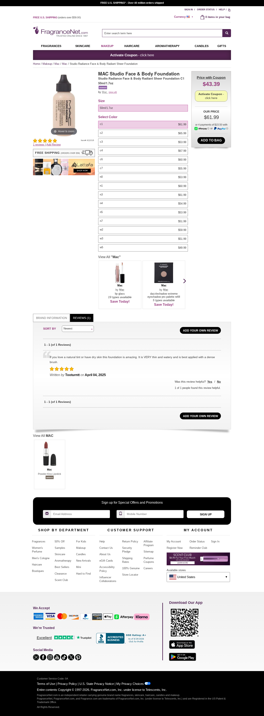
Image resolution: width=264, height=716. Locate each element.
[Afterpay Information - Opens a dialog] (201, 128)
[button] (64, 153)
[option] (143, 108)
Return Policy (130, 541)
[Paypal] (85, 616)
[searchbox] (162, 33)
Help (222, 9)
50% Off (60, 541)
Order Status (205, 9)
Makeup (107, 46)
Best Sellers (62, 567)
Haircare (131, 46)
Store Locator (130, 574)
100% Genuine (131, 568)
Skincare (82, 46)
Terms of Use (46, 683)
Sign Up (206, 514)
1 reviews (39, 144)
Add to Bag (211, 140)
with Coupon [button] (211, 77)
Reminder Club (198, 547)
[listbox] (143, 108)
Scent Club (61, 580)
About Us (105, 554)
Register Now (175, 547)
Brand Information (51, 318)
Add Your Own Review (200, 330)
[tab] (51, 318)
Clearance (61, 573)
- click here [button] (132, 55)
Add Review (53, 144)
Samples (60, 547)
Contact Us (106, 547)
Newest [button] (68, 328)
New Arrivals (83, 560)
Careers (148, 568)
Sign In (188, 9)
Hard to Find (83, 573)
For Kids (81, 541)
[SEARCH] (227, 33)
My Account (174, 541)
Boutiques (38, 571)
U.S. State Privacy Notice (96, 683)
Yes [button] (209, 381)
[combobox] (166, 33)
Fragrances (51, 46)
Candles (81, 554)
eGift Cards (106, 560)
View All (109, 257)
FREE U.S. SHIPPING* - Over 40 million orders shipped (132, 2)
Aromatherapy (63, 560)
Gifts (221, 46)
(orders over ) (57, 17)
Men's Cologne (41, 558)
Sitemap (148, 551)
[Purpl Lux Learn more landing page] (198, 560)
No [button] (219, 381)
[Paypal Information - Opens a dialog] (221, 129)
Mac (57, 63)
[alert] (184, 17)
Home (36, 63)
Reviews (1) (82, 318)
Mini (78, 567)
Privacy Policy (67, 683)
